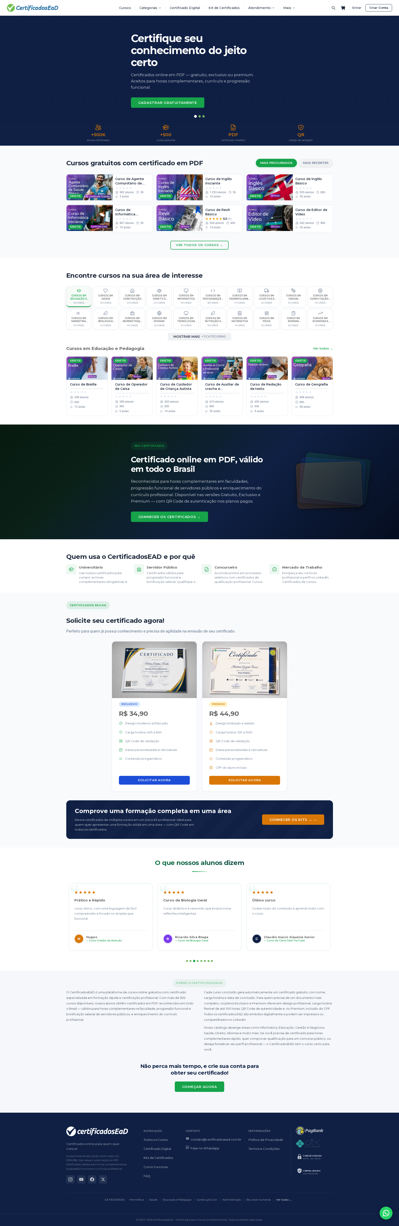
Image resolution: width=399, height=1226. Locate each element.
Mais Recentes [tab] (316, 163)
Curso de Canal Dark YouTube (286, 940)
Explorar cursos (157, 93)
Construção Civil (207, 1199)
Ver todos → (323, 348)
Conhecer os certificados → (169, 517)
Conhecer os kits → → (293, 819)
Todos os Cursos (156, 1140)
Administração (231, 1199)
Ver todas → (284, 1199)
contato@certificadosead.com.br (216, 1139)
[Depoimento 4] (198, 961)
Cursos (125, 8)
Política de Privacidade (265, 1140)
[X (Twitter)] (103, 1179)
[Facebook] (92, 1179)
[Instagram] (70, 1179)
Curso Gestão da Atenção (105, 940)
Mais (287, 8)
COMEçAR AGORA (199, 1086)
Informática (136, 1199)
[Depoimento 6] (205, 961)
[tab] (195, 116)
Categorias (148, 8)
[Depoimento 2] (190, 961)
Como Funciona (156, 1167)
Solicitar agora (154, 780)
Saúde (153, 1199)
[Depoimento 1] (187, 961)
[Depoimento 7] (208, 961)
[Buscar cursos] (333, 7)
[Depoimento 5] (201, 961)
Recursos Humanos (258, 1199)
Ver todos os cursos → (199, 245)
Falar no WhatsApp (205, 1148)
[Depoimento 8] (212, 961)
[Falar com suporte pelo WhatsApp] (386, 1213)
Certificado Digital (185, 8)
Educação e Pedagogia (177, 1199)
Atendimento (259, 8)
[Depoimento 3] (194, 961)
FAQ (147, 1176)
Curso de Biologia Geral (193, 940)
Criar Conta (378, 7)
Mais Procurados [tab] (276, 163)
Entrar (356, 7)
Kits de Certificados (158, 1158)
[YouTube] (81, 1179)
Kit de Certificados (224, 8)
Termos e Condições (263, 1149)
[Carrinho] (343, 7)
